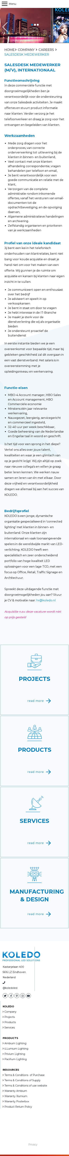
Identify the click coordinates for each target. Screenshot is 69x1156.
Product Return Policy (18, 1106)
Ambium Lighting (15, 1043)
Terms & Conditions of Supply (22, 1080)
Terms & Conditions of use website (25, 1085)
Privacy (32, 1144)
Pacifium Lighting (15, 1059)
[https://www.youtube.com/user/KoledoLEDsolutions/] (28, 995)
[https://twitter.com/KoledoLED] (5, 995)
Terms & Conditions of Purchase (24, 1075)
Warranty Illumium (15, 1096)
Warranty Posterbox (16, 1101)
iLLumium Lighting (16, 1048)
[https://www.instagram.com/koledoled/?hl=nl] (22, 995)
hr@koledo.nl (46, 600)
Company (10, 1011)
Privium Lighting (14, 1054)
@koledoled (10, 988)
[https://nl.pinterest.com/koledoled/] (16, 995)
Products (10, 1022)
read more (35, 701)
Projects (9, 1017)
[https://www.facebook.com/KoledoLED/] (10, 995)
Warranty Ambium (15, 1090)
